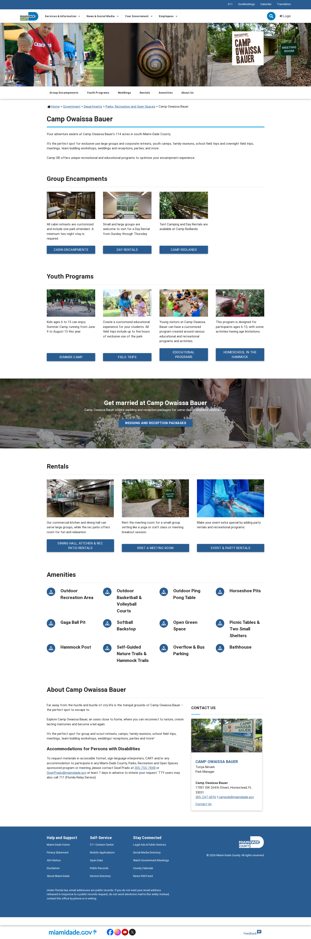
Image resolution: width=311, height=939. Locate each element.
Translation (284, 4)
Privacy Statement (58, 852)
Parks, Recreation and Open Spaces (130, 106)
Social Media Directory (147, 852)
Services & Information (60, 16)
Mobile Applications (102, 852)
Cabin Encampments (71, 250)
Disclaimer (53, 868)
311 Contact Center (102, 844)
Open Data (96, 860)
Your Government (137, 16)
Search (271, 16)
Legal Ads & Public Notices (149, 844)
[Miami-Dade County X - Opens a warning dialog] (132, 935)
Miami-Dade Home (58, 844)
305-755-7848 (145, 768)
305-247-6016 (205, 797)
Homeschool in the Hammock (240, 354)
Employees (166, 16)
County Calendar (143, 868)
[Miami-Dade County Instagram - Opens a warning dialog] (117, 935)
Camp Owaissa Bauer (216, 761)
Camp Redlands (184, 250)
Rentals (145, 92)
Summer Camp (71, 357)
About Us (187, 92)
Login (286, 16)
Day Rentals (127, 250)
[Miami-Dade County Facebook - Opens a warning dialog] (110, 935)
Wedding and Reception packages (155, 423)
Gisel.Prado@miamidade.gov (66, 773)
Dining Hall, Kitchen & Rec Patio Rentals (80, 545)
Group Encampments (64, 92)
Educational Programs (184, 354)
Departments (93, 106)
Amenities (166, 92)
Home (55, 106)
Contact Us (203, 804)
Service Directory (100, 876)
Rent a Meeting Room (155, 548)
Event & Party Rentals (230, 548)
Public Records (99, 868)
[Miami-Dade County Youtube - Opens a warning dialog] (125, 935)
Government (71, 106)
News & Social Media (101, 16)
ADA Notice (54, 860)
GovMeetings (246, 4)
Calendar (265, 4)
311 (230, 4)
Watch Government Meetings (151, 860)
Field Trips (127, 357)
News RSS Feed (143, 876)
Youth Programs (98, 92)
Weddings (124, 92)
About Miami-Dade (58, 876)
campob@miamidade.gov (236, 797)
